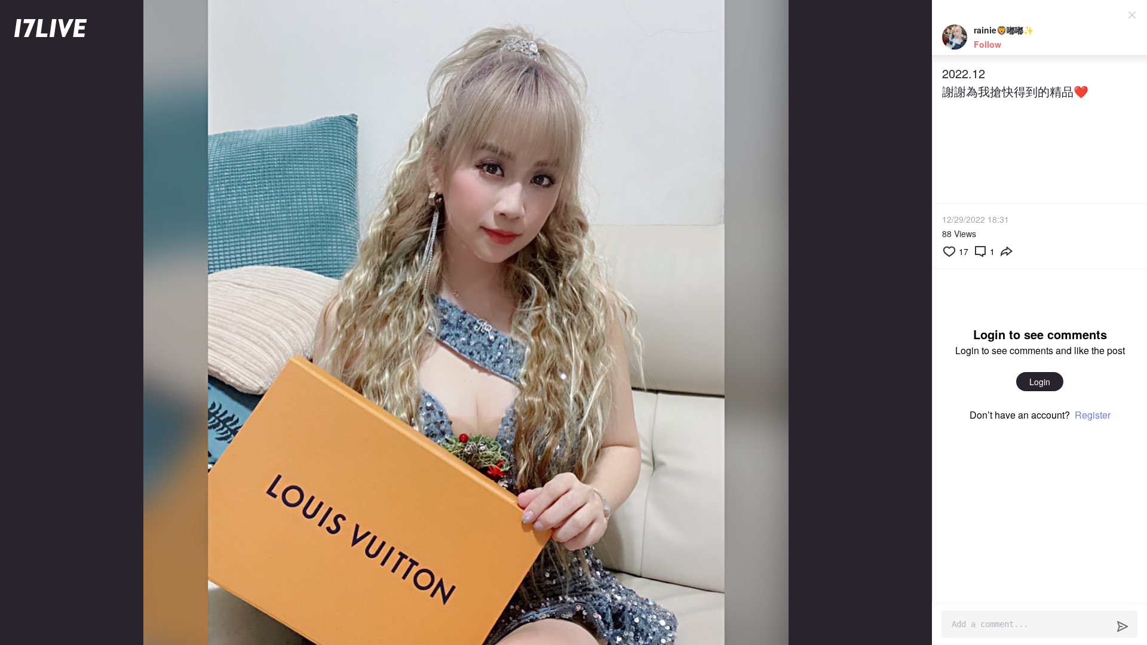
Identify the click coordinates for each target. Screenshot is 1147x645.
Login (1039, 382)
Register (1093, 415)
